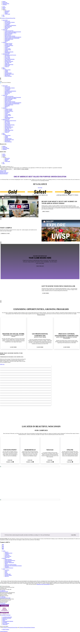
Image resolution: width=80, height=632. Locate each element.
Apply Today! (45, 211)
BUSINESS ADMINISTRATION (25, 396)
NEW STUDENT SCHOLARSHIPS (21, 169)
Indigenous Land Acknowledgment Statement (13, 565)
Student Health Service (9, 39)
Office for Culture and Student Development (13, 37)
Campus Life (4, 29)
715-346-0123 (2, 590)
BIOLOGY (25, 366)
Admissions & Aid (5, 53)
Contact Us (7, 66)
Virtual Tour (7, 63)
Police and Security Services (10, 35)
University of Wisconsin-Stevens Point (10, 627)
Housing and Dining (8, 33)
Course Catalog (7, 48)
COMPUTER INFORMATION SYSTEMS (25, 368)
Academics (4, 42)
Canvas (6, 570)
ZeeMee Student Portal (9, 64)
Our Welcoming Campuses (10, 22)
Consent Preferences (4, 631)
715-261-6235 (2, 603)
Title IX (6, 41)
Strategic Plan (7, 27)
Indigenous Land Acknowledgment (43, 584)
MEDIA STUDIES (26, 378)
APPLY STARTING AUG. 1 (6, 169)
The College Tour (8, 62)
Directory (4, 7)
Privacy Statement (5, 623)
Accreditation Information (7, 617)
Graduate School (8, 49)
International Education (9, 51)
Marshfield (7, 11)
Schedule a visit (9, 461)
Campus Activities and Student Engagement (13, 31)
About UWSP (5, 20)
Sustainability (7, 40)
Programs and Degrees (9, 45)
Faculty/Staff (4, 2)
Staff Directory (7, 75)
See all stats (40, 187)
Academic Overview (8, 43)
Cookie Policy (5, 624)
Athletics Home (7, 69)
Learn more (69, 461)
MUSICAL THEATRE (25, 383)
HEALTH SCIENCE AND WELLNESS (25, 399)
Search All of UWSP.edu (6, 82)
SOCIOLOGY (25, 373)
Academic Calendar (8, 44)
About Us (6, 551)
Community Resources (9, 567)
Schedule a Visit (5, 233)
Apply (3, 16)
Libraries (6, 50)
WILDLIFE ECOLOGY (25, 386)
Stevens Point (7, 10)
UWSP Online (7, 13)
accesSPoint (7, 569)
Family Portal (7, 65)
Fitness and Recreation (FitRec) (10, 32)
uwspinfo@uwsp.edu (4, 591)
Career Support (7, 23)
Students (4, 1)
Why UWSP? (7, 56)
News (3, 67)
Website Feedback (5, 629)
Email (6, 572)
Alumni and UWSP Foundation (10, 564)
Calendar (6, 70)
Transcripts (7, 566)
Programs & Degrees (41, 314)
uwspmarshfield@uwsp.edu (5, 597)
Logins (3, 8)
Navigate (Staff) (8, 574)
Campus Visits (7, 58)
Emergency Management (9, 562)
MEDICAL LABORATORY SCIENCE (25, 401)
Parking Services (8, 34)
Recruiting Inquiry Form (9, 73)
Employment (7, 557)
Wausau (6, 12)
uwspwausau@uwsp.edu (4, 604)
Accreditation (7, 24)
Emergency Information (6, 618)
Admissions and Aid (8, 553)
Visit (3, 15)
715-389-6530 (2, 596)
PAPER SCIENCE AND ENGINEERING (26, 393)
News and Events (8, 556)
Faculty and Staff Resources (10, 560)
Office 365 (7, 576)
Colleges (6, 47)
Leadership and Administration (10, 25)
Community (4, 4)
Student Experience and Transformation (12, 38)
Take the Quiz (40, 266)
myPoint (6, 573)
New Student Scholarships (9, 59)
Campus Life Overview (9, 30)
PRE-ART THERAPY (25, 376)
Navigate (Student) (8, 575)
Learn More (45, 293)
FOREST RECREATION (25, 388)
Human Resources (8, 561)
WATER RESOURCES (26, 391)
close (1, 81)
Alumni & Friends (5, 3)
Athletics (4, 68)
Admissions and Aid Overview (10, 54)
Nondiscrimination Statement (7, 621)
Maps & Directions (8, 26)
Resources (4, 558)
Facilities (6, 71)
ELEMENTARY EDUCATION (26, 404)
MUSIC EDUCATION (25, 381)
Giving (3, 6)
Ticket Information (8, 72)
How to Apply (7, 57)
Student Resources (8, 559)
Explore (10, 460)
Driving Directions (8, 76)
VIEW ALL (2, 364)
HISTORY (25, 371)
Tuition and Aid (7, 60)
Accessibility (4, 622)
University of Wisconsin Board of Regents (27, 627)
